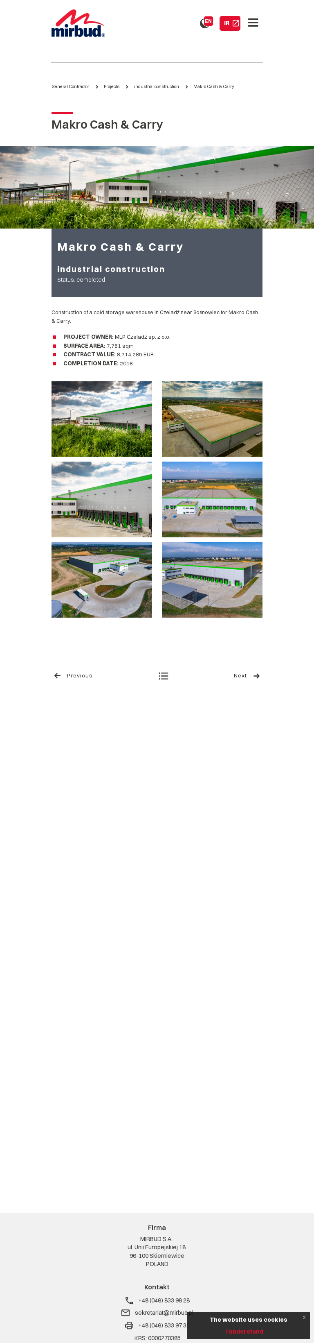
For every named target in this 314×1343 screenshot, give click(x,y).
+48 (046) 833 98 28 (164, 1300)
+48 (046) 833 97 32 (164, 1325)
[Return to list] (163, 677)
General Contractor (70, 86)
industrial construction (156, 86)
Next (240, 675)
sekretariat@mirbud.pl (164, 1312)
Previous (80, 675)
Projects (111, 86)
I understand (244, 1331)
